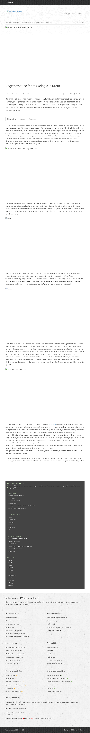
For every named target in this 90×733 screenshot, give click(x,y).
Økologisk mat (13, 503)
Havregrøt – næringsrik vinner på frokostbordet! (21, 506)
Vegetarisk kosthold (14, 501)
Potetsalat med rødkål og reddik (57, 678)
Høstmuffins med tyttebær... (14, 630)
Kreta (21, 94)
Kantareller (12, 498)
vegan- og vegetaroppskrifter (71, 602)
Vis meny (10, 2)
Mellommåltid (12, 575)
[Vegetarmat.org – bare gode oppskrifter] (15, 11)
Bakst (10, 560)
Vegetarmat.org (15, 22)
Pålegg (11, 583)
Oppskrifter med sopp (12, 663)
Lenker (22, 119)
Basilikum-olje (12, 543)
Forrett (11, 567)
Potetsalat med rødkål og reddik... (15, 633)
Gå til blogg (12, 551)
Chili (10, 530)
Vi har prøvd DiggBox (14, 541)
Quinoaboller (9, 688)
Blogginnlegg (11, 119)
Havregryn (12, 527)
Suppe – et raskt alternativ (13, 651)
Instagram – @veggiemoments (42, 718)
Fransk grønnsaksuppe (54, 675)
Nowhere (81, 730)
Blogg (23, 22)
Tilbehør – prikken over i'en (55, 660)
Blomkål (11, 525)
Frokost (11, 570)
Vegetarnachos (10, 678)
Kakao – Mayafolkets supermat (17, 508)
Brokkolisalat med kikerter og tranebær (59, 682)
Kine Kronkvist (21, 708)
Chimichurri (50, 688)
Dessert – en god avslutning (55, 663)
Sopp (10, 517)
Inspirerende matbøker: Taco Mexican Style (20, 546)
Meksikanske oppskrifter (13, 660)
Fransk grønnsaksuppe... (13, 624)
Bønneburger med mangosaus (15, 685)
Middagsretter (51, 657)
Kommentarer (33, 119)
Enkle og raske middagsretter (14, 657)
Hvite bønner (12, 519)
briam (66, 136)
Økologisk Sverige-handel (15, 549)
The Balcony (52, 424)
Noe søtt (11, 580)
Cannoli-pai (50, 685)
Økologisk (26, 94)
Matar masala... (10, 627)
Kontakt (82, 22)
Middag (11, 578)
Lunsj (10, 573)
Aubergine (11, 522)
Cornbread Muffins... (11, 617)
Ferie (27, 22)
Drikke (10, 565)
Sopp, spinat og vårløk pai (13, 691)
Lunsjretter (50, 651)
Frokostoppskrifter (52, 647)
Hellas (17, 94)
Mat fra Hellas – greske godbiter (15, 654)
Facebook (27, 718)
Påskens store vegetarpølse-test (18, 538)
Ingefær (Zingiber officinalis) (16, 495)
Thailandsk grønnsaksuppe (13, 682)
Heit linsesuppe (10, 675)
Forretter (49, 654)
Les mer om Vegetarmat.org (15, 712)
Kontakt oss (10, 714)
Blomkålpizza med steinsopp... (14, 621)
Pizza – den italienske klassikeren (15, 647)
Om (78, 22)
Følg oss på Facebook (14, 488)
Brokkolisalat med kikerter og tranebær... (17, 637)
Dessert (11, 562)
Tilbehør (11, 585)
